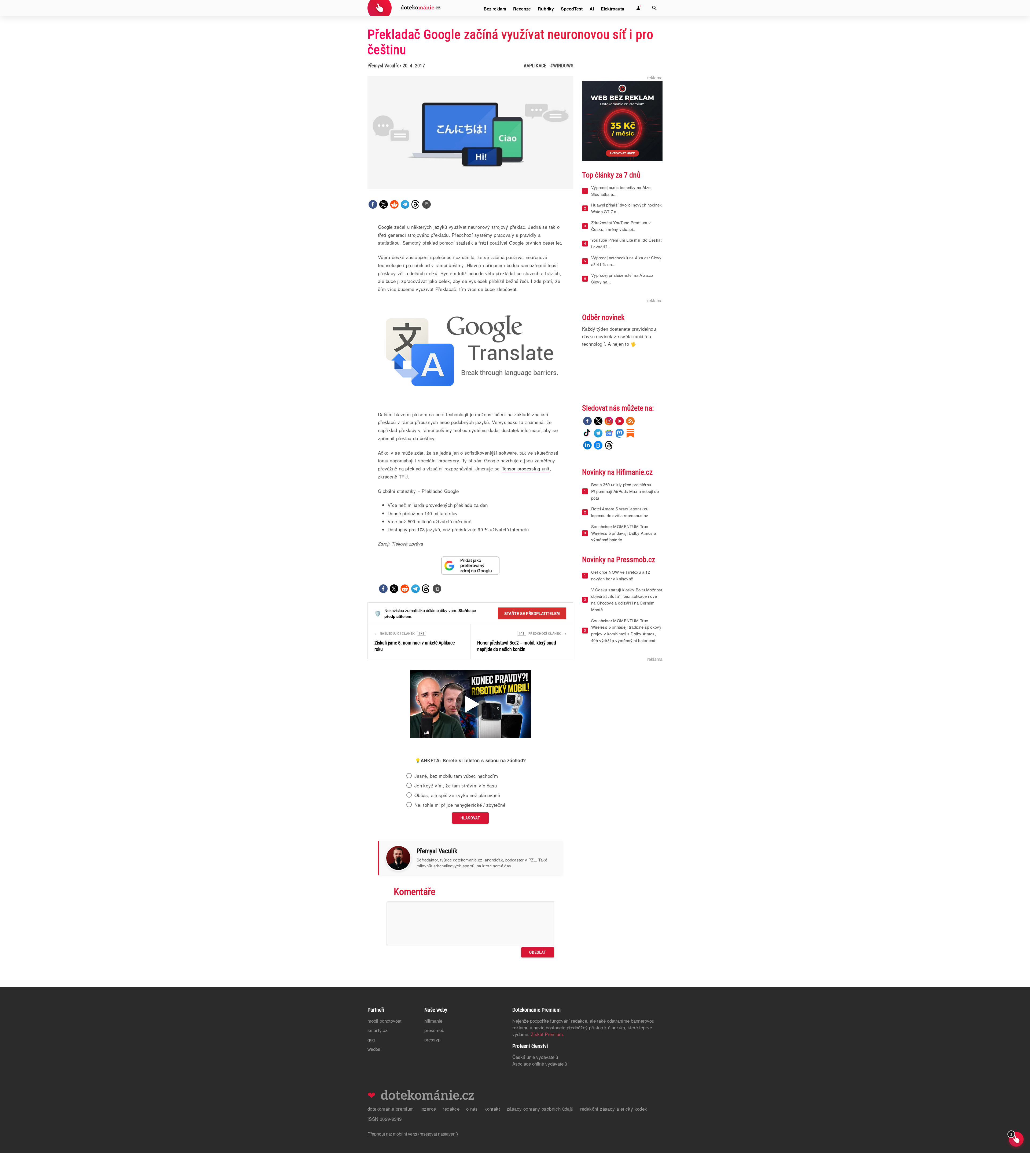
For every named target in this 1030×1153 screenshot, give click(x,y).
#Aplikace (535, 65)
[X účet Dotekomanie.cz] (598, 421)
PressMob (434, 1030)
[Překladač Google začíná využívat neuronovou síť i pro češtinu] (426, 204)
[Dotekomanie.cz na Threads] (609, 445)
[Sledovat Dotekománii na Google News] (470, 565)
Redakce (451, 1108)
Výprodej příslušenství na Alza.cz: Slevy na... (623, 278)
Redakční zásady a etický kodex (613, 1108)
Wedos (373, 1048)
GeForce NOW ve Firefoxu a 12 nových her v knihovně (620, 575)
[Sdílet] (373, 204)
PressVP (432, 1039)
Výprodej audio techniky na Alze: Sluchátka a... (621, 191)
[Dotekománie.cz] (404, 8)
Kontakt (492, 1108)
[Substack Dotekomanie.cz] (630, 433)
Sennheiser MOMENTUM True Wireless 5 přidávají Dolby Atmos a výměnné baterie (623, 533)
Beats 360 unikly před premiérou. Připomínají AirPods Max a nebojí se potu (625, 491)
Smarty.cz (377, 1030)
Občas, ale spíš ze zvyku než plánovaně (457, 795)
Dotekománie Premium (390, 1108)
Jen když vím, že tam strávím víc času (455, 786)
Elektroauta (612, 9)
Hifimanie (433, 1020)
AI (592, 9)
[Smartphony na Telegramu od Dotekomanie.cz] (598, 433)
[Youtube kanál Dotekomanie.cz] (619, 421)
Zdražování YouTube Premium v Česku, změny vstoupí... (621, 226)
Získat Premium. (547, 1034)
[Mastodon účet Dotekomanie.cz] (619, 433)
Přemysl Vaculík (383, 65)
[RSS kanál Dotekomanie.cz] (630, 421)
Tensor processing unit (525, 468)
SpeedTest (572, 9)
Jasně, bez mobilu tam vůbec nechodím (456, 776)
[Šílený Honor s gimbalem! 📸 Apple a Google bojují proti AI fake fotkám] (470, 704)
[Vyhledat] (654, 8)
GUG (371, 1039)
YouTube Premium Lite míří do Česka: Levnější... (626, 243)
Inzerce (428, 1108)
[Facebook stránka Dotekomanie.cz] (587, 421)
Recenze (522, 9)
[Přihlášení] (638, 8)
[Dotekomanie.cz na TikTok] (587, 433)
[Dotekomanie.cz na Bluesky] (598, 445)
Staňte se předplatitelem (532, 613)
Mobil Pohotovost (384, 1020)
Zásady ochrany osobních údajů (540, 1108)
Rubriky (546, 9)
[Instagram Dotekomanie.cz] (609, 421)
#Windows (561, 65)
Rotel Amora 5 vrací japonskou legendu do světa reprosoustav (620, 512)
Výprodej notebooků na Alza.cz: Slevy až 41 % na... (626, 261)
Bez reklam (495, 9)
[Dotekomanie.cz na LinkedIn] (587, 445)
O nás (472, 1108)
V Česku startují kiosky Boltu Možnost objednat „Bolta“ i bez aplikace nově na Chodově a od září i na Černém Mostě (626, 599)
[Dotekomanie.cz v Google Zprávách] (609, 433)
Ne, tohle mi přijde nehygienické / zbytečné (459, 805)
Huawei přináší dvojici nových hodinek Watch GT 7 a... (626, 208)
